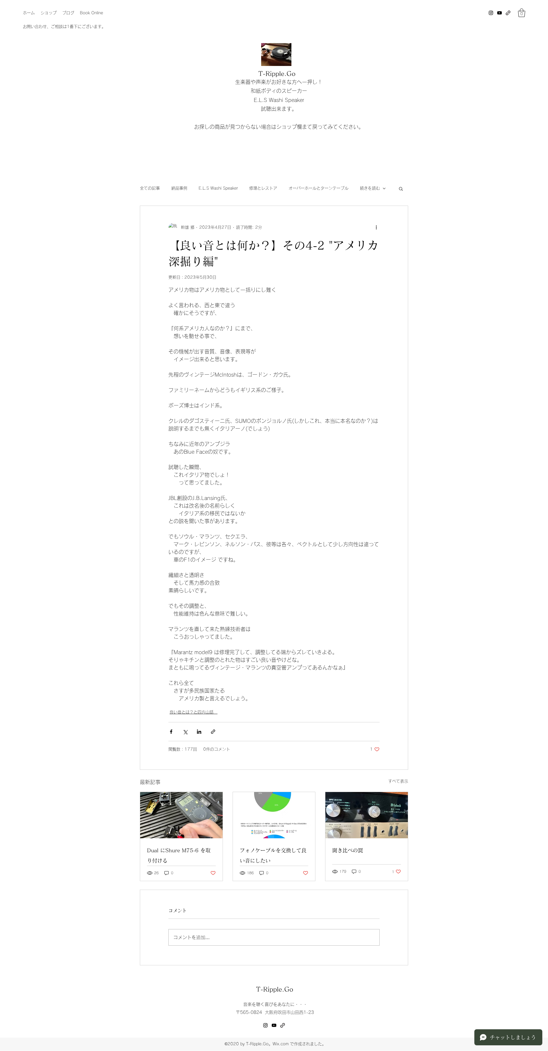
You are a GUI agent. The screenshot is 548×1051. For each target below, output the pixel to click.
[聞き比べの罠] (366, 815)
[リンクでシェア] (213, 731)
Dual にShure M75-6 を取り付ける (179, 855)
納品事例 (179, 188)
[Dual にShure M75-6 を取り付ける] (181, 815)
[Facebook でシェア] (171, 731)
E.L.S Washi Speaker (218, 188)
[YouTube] (499, 13)
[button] (521, 13)
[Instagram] (491, 13)
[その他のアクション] (376, 227)
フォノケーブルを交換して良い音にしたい (273, 855)
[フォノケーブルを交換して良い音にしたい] (274, 815)
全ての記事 (150, 188)
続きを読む (370, 188)
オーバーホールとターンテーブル (318, 188)
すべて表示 (398, 781)
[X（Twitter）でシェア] (185, 731)
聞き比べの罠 (347, 850)
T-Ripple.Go (276, 74)
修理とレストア (263, 188)
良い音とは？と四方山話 (193, 712)
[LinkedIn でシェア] (199, 731)
